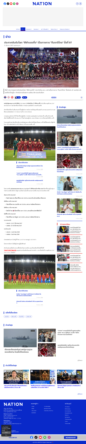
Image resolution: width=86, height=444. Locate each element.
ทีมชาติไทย (21, 316)
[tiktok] (36, 438)
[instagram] (49, 438)
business (34, 412)
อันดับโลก (7, 316)
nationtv (67, 415)
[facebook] (31, 438)
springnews (67, 417)
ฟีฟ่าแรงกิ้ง (13, 316)
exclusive (34, 410)
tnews (66, 421)
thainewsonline (68, 419)
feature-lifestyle (48, 410)
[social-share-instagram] (17, 3)
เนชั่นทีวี (39, 442)
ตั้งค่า (6, 435)
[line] (44, 438)
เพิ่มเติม (3, 430)
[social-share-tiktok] (8, 3)
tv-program (47, 406)
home (33, 406)
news (33, 408)
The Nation (67, 406)
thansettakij (67, 423)
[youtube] (40, 438)
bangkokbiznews (68, 413)
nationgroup (67, 408)
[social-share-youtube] (11, 3)
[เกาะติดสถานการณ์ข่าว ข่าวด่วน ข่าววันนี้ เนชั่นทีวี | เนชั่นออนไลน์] (42, 3)
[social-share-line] (14, 3)
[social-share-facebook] (5, 3)
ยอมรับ (6, 432)
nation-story (47, 408)
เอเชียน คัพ (28, 316)
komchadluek (68, 411)
